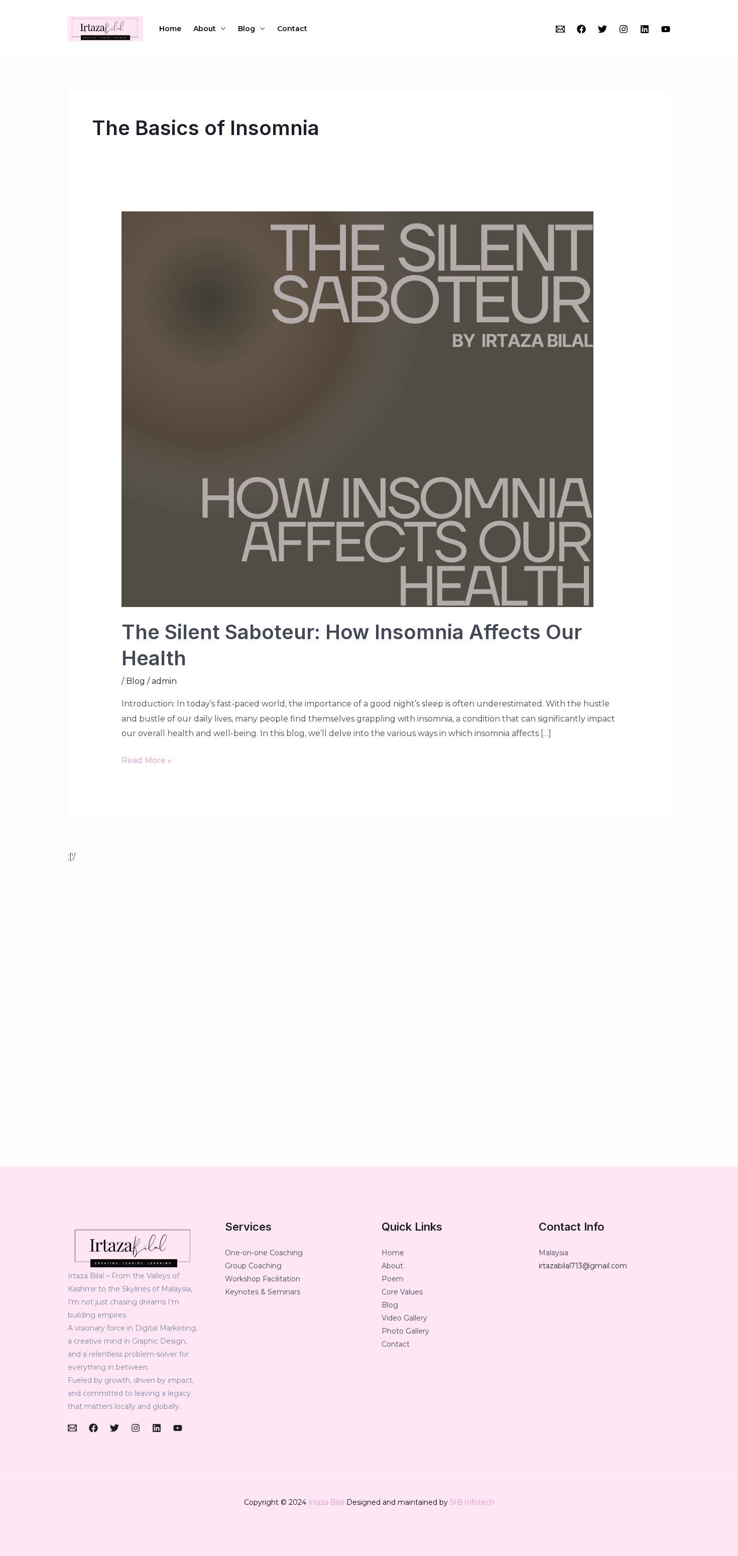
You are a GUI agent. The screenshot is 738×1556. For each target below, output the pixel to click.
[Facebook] (581, 29)
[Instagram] (623, 29)
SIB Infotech (472, 1502)
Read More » (146, 759)
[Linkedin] (644, 29)
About (204, 28)
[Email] (560, 29)
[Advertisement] (369, 1015)
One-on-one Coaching (264, 1252)
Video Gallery (404, 1318)
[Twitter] (602, 29)
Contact (292, 28)
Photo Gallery (405, 1331)
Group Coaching (253, 1265)
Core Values (402, 1291)
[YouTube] (665, 29)
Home (170, 28)
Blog (246, 28)
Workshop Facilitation (262, 1278)
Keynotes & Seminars (262, 1291)
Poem (393, 1278)
